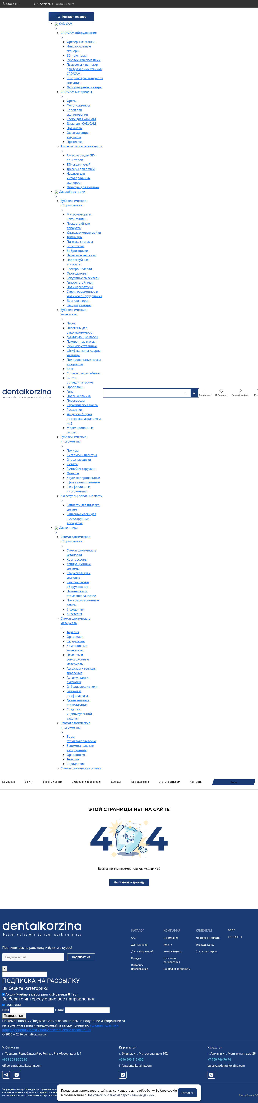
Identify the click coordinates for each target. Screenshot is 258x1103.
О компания (171, 937)
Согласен (187, 1093)
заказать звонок (65, 3)
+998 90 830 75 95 (14, 1059)
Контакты (196, 781)
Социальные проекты (177, 968)
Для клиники (139, 944)
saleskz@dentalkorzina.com (226, 1065)
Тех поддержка (140, 781)
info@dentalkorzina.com (135, 1065)
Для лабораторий (142, 951)
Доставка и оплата (208, 937)
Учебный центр (52, 781)
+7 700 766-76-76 (219, 1059)
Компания (8, 781)
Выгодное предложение (139, 967)
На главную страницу (129, 882)
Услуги (29, 781)
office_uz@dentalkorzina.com (22, 1065)
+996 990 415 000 (131, 1059)
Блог (231, 930)
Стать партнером (169, 781)
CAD (133, 937)
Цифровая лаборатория (86, 781)
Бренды (116, 781)
